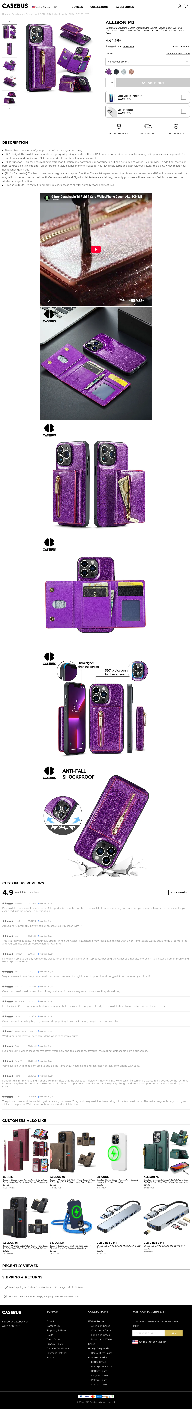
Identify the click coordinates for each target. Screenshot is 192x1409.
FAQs (49, 1335)
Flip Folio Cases (100, 1335)
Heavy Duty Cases (101, 1353)
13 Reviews (128, 46)
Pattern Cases (99, 1380)
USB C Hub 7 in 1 (107, 1242)
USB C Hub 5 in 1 (154, 1242)
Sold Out (155, 83)
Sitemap (51, 1357)
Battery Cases (99, 1371)
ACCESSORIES (125, 7)
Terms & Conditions (57, 1348)
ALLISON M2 (58, 1177)
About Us (52, 1321)
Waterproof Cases (101, 1366)
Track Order (53, 1339)
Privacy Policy (54, 1344)
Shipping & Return (57, 1330)
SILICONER (104, 1177)
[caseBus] (15, 5)
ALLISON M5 (151, 1177)
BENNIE (8, 1177)
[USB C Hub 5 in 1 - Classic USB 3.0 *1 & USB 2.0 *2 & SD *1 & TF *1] (166, 1216)
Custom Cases (99, 1384)
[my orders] (180, 6)
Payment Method (56, 1353)
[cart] (186, 6)
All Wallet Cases (100, 1326)
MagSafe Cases (100, 1375)
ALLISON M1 (10, 1242)
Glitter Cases (98, 1362)
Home (5, 14)
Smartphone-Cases (22, 14)
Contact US (53, 1326)
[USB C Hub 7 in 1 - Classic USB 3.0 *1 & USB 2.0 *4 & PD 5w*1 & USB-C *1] (119, 1216)
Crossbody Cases (101, 1330)
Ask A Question (179, 892)
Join (173, 1333)
